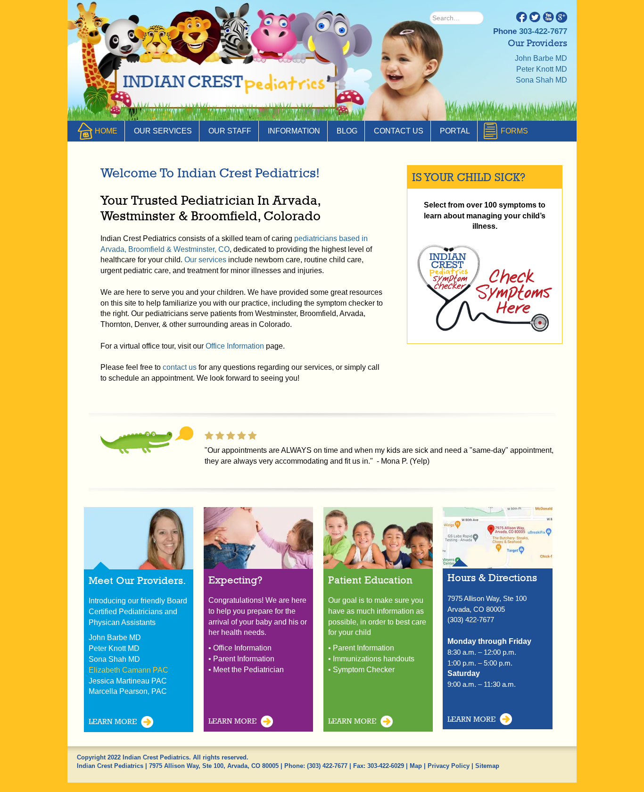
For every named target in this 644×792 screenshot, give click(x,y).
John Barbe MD (541, 58)
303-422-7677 (543, 31)
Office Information (235, 346)
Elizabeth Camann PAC (128, 670)
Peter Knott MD (541, 69)
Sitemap (487, 765)
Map (416, 765)
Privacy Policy (449, 765)
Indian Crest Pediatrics (225, 84)
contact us (180, 367)
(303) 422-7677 (327, 765)
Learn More (113, 721)
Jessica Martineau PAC (128, 681)
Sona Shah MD (541, 80)
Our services (205, 260)
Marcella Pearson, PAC (128, 691)
